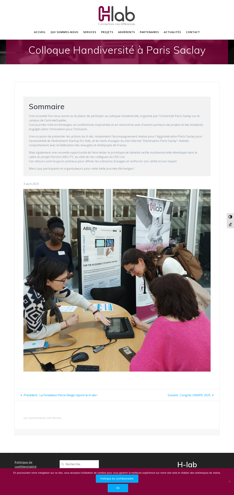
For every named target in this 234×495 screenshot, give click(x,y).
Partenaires (149, 32)
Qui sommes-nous (64, 32)
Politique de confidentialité (117, 478)
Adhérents (126, 32)
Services (89, 32)
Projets (107, 32)
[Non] (229, 481)
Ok (118, 488)
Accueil (40, 32)
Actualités (172, 32)
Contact (193, 32)
